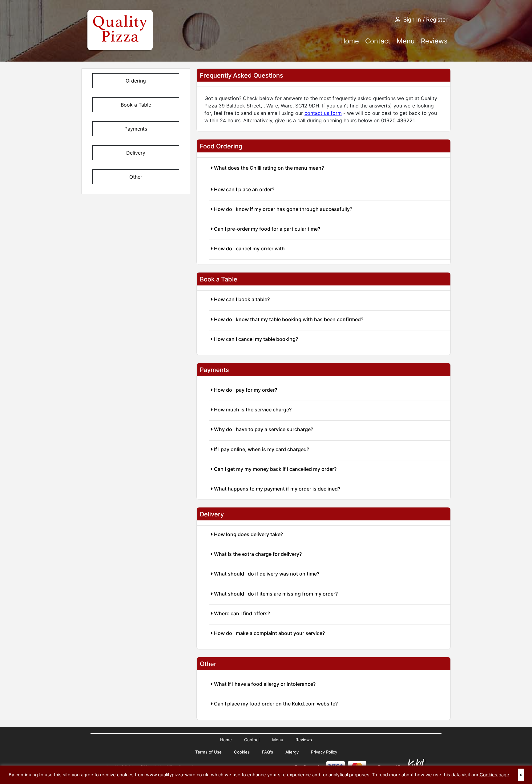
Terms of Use (208, 752)
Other (135, 177)
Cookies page (494, 775)
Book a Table (136, 105)
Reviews (434, 41)
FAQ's (267, 752)
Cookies (242, 752)
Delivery (135, 153)
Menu (406, 41)
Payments (135, 129)
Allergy (292, 752)
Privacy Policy (324, 752)
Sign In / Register (425, 19)
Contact (377, 41)
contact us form (323, 113)
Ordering (136, 81)
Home (349, 41)
